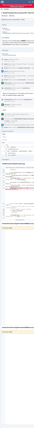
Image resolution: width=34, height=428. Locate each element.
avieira (9, 19)
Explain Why (14, 121)
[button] (32, 2)
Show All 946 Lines (20, 167)
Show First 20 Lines (10, 167)
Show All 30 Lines (20, 220)
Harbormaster (8, 83)
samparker (7, 29)
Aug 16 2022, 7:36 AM (9, 61)
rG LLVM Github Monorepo (9, 55)
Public (12, 15)
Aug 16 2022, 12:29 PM (9, 89)
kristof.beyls (26, 68)
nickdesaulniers (8, 99)
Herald (6, 64)
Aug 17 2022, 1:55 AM (9, 122)
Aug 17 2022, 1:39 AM (9, 106)
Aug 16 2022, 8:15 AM (9, 84)
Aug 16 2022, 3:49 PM (9, 101)
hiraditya (20, 68)
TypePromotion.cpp (13, 149)
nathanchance (8, 88)
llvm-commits (22, 79)
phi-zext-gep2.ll (12, 155)
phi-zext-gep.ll (11, 153)
